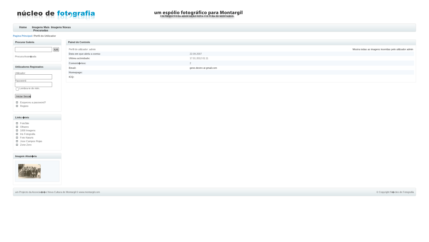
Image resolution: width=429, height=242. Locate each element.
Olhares (24, 126)
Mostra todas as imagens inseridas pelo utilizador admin (383, 49)
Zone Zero (26, 144)
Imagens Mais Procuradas (41, 29)
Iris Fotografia (27, 134)
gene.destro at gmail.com (203, 68)
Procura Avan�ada (25, 56)
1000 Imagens (28, 130)
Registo (24, 106)
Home (23, 27)
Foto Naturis (27, 137)
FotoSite (24, 123)
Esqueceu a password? (33, 102)
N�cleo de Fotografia (402, 192)
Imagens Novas (61, 27)
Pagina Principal (22, 36)
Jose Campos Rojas (31, 141)
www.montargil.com (89, 192)
